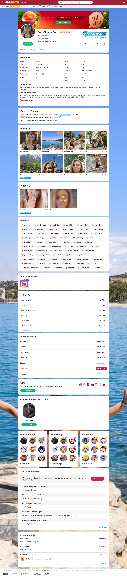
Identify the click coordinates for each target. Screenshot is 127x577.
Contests (45, 6)
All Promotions (34, 6)
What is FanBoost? (100, 37)
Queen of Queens (65, 115)
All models (5, 6)
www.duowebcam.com (23, 570)
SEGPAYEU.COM (45, 570)
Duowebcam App (57, 6)
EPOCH (37, 570)
